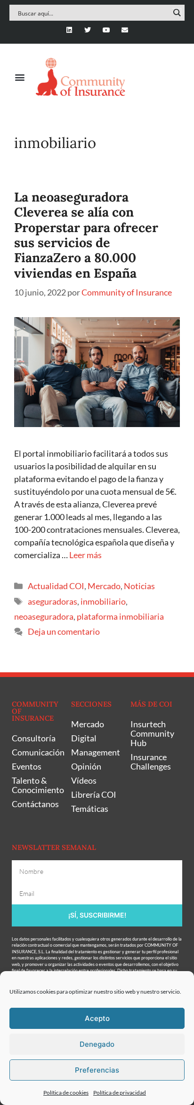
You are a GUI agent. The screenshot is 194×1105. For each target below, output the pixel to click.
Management (95, 752)
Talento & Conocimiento (37, 785)
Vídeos (84, 780)
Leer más (85, 555)
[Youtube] (106, 30)
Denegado (97, 1044)
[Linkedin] (69, 30)
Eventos (26, 766)
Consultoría (34, 738)
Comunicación (37, 752)
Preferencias (97, 1070)
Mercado (104, 586)
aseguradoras (52, 601)
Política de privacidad (119, 1092)
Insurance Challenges (150, 761)
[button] (19, 77)
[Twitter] (88, 30)
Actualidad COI (56, 586)
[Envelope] (124, 30)
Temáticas (89, 808)
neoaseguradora (43, 616)
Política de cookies (66, 1092)
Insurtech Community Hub (152, 733)
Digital (84, 738)
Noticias (139, 586)
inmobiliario (103, 601)
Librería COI (93, 794)
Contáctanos (35, 804)
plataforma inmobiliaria (120, 616)
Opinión (86, 766)
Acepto (97, 1018)
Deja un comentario (64, 631)
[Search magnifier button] (176, 12)
